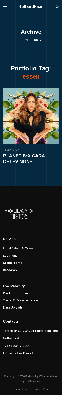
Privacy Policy (42, 389)
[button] (57, 7)
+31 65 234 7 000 (16, 346)
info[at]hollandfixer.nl (18, 353)
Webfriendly (46, 376)
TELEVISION (11, 149)
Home (24, 40)
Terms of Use (20, 389)
